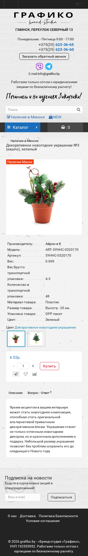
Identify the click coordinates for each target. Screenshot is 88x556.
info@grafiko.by (49, 74)
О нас (12, 516)
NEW (57, 117)
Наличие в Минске (28, 117)
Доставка (28, 516)
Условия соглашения (43, 521)
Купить (49, 366)
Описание (16, 393)
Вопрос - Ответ (40, 393)
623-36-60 (56, 49)
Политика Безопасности (58, 516)
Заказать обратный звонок (44, 56)
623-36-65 (56, 44)
